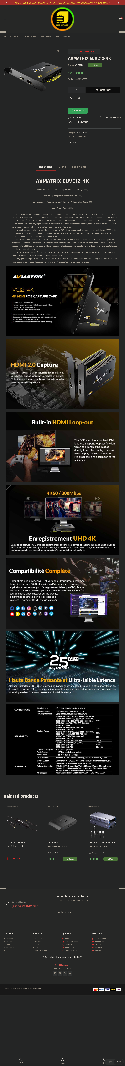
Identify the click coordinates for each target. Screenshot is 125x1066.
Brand (62, 167)
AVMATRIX (79, 65)
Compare (79, 98)
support (84, 122)
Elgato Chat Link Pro (16, 842)
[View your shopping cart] (120, 19)
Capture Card (81, 133)
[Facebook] (55, 973)
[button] (6, 2)
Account (62, 1063)
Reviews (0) (79, 167)
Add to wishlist (71, 98)
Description (46, 167)
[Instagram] (60, 973)
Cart (104, 1063)
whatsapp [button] (80, 110)
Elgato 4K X (53, 842)
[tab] (46, 167)
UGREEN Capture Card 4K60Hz (101, 842)
